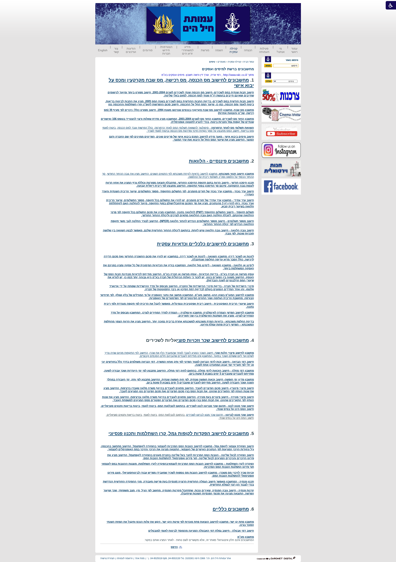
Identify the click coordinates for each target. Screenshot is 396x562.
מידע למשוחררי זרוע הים (187, 50)
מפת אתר (140, 558)
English (102, 50)
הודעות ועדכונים (131, 50)
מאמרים (222, 62)
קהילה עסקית (234, 50)
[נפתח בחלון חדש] (281, 102)
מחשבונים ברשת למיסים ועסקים (228, 69)
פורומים (148, 50)
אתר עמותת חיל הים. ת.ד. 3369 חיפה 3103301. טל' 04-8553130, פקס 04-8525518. (190, 558)
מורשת (205, 50)
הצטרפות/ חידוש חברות (166, 50)
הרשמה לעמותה (125, 558)
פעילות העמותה (264, 50)
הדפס (174, 547)
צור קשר (116, 50)
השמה (219, 50)
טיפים (212, 62)
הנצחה (248, 50)
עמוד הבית (248, 62)
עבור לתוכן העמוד (258, 7)
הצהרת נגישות (107, 558)
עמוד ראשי (294, 50)
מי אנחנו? (280, 50)
